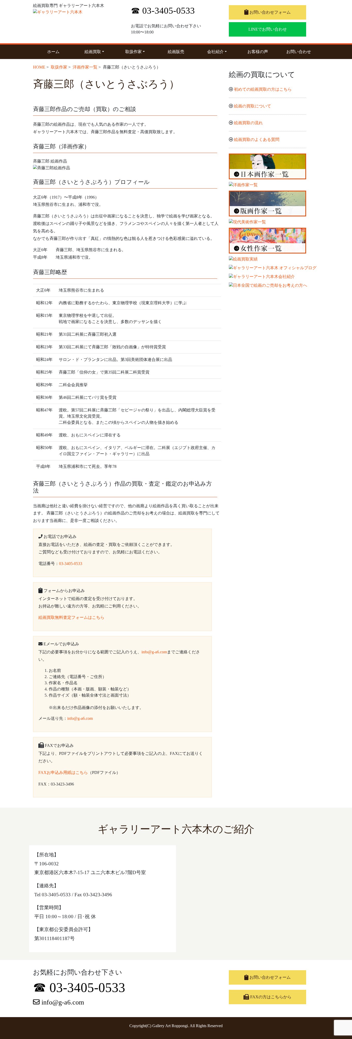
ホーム (53, 51)
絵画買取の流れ (248, 123)
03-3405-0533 (70, 563)
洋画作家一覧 (85, 67)
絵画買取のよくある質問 (256, 139)
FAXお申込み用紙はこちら (63, 772)
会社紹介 (221, 51)
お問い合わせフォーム (269, 12)
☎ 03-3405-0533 (163, 11)
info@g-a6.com (154, 652)
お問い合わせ (298, 51)
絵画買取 (98, 51)
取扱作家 (139, 51)
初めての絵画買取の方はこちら (263, 89)
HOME (39, 67)
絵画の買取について (252, 106)
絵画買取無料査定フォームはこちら (71, 617)
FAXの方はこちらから (270, 997)
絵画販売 (176, 51)
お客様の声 (257, 51)
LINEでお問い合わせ (267, 29)
